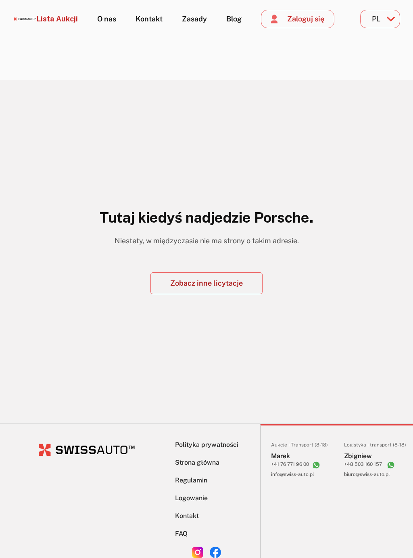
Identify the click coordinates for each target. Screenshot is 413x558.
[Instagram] (197, 552)
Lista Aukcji (57, 19)
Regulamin (191, 480)
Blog (234, 19)
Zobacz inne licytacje (206, 283)
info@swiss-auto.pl (292, 474)
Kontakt (149, 19)
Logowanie (191, 498)
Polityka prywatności (206, 445)
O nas (106, 19)
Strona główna (197, 462)
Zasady (194, 19)
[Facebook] (215, 552)
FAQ (181, 533)
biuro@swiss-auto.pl (367, 474)
